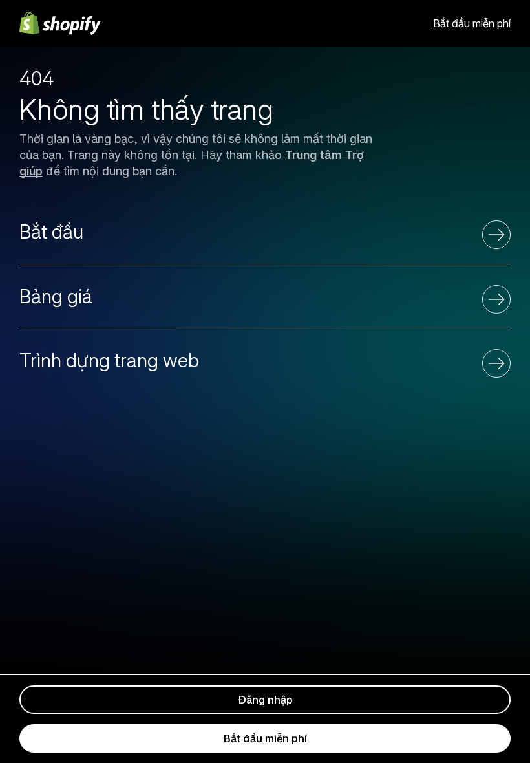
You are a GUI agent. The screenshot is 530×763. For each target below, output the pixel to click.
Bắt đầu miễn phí (472, 23)
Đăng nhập (265, 699)
